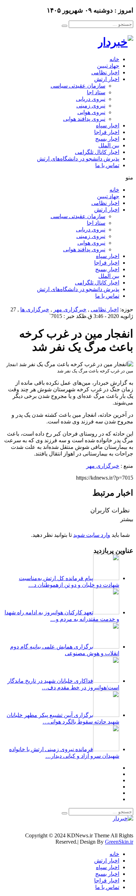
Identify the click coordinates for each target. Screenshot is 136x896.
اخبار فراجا (106, 132)
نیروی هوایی (91, 112)
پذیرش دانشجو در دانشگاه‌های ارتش (78, 159)
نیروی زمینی (90, 106)
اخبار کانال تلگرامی (97, 152)
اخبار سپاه (107, 125)
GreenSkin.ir (119, 842)
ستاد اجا (96, 92)
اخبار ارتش (106, 79)
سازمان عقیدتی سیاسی (78, 86)
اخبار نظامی (105, 72)
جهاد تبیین (108, 66)
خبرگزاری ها (34, 309)
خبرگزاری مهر (69, 309)
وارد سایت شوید (91, 535)
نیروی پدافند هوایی (84, 119)
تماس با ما (107, 165)
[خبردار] (115, 42)
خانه (114, 59)
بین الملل (108, 145)
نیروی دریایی (90, 99)
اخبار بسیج (107, 139)
